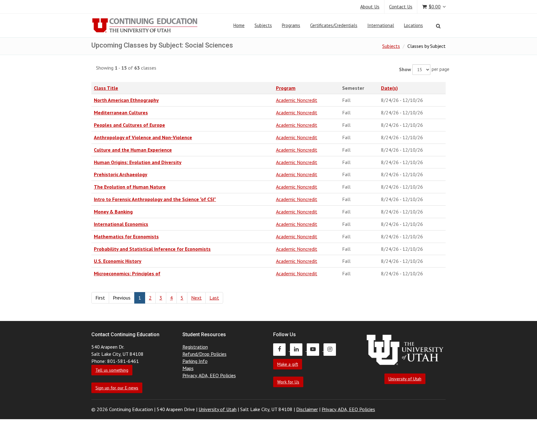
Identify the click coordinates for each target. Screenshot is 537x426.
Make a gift (287, 364)
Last (214, 298)
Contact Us (400, 6)
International (380, 25)
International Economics (121, 224)
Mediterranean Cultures (121, 112)
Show (405, 69)
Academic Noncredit (296, 100)
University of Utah (404, 379)
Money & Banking (113, 211)
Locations (413, 25)
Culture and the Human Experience (133, 150)
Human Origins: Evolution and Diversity (137, 162)
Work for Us (288, 382)
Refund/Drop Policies (204, 354)
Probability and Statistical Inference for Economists (152, 249)
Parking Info (195, 361)
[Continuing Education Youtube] (315, 349)
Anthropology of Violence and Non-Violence (143, 137)
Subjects (263, 25)
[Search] (438, 26)
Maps (188, 368)
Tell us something (111, 370)
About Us (369, 6)
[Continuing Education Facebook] (281, 349)
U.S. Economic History (117, 261)
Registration (195, 347)
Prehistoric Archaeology (120, 174)
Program (286, 88)
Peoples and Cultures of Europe (129, 125)
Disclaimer (307, 409)
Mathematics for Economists (126, 236)
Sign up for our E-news (116, 388)
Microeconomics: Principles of (127, 273)
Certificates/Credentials (333, 25)
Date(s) (389, 88)
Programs (291, 25)
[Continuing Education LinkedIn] (298, 349)
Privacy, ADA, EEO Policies (209, 375)
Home (239, 25)
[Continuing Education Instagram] (331, 349)
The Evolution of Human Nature (130, 187)
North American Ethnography (126, 100)
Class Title (106, 88)
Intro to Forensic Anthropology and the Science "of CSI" (155, 199)
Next (196, 298)
